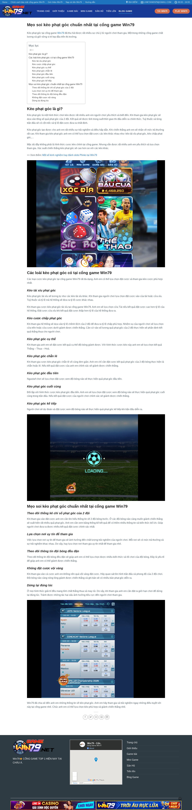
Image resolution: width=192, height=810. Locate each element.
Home (4, 2)
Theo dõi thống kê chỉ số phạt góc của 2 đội (53, 87)
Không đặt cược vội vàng (44, 97)
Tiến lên (111, 11)
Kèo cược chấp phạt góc (43, 64)
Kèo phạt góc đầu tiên (42, 74)
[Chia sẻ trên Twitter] (90, 717)
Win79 (60, 33)
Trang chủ (43, 11)
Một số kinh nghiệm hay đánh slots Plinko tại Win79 (69, 155)
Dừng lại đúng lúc (40, 100)
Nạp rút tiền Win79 (74, 2)
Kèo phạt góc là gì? (38, 54)
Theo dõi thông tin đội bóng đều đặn (49, 94)
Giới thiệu (58, 11)
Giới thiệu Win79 (55, 2)
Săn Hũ (99, 11)
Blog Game (125, 11)
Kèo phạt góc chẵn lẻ (42, 71)
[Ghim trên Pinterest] (101, 717)
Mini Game (87, 11)
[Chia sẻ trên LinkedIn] (107, 717)
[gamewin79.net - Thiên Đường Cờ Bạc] (17, 11)
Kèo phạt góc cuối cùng (43, 77)
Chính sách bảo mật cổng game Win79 (27, 2)
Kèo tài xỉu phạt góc (41, 61)
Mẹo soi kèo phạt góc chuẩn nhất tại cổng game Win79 (55, 84)
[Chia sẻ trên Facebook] (85, 717)
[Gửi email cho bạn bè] (96, 717)
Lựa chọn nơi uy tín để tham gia (47, 91)
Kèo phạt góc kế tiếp (42, 81)
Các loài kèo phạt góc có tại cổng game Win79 (51, 57)
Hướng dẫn (90, 2)
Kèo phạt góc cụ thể (41, 67)
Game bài (72, 11)
